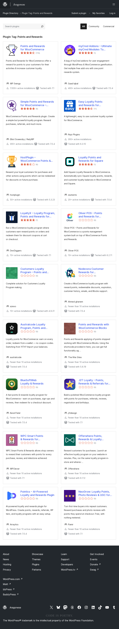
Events (93, 559)
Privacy (7, 569)
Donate (95, 564)
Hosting (7, 564)
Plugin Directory (10, 13)
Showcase (37, 554)
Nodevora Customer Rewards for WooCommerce (91, 270)
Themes (36, 559)
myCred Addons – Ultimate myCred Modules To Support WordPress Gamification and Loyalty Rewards (95, 48)
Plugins (35, 564)
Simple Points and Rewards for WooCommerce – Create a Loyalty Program (37, 103)
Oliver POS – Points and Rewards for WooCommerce (90, 215)
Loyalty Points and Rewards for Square (91, 159)
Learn (64, 554)
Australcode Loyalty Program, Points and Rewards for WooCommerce (32, 326)
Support (65, 559)
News (6, 559)
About (6, 554)
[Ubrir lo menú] (114, 4)
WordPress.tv (69, 569)
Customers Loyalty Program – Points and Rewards (33, 270)
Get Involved (97, 554)
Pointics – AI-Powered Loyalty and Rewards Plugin (37, 493)
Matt (7, 584)
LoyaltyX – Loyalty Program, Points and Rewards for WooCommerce (37, 215)
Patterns (36, 569)
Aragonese (15, 607)
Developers (67, 564)
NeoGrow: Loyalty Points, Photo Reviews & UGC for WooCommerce (94, 493)
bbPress (9, 589)
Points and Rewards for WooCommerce (32, 48)
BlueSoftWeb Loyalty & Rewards (32, 382)
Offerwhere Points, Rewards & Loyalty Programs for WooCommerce (90, 437)
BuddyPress (11, 594)
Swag (94, 569)
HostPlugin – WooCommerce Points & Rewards (35, 159)
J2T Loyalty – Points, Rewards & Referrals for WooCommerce (93, 382)
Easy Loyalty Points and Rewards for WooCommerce (90, 103)
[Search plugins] (42, 26)
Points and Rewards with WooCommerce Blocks (94, 326)
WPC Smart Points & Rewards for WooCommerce (31, 437)
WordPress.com (13, 579)
